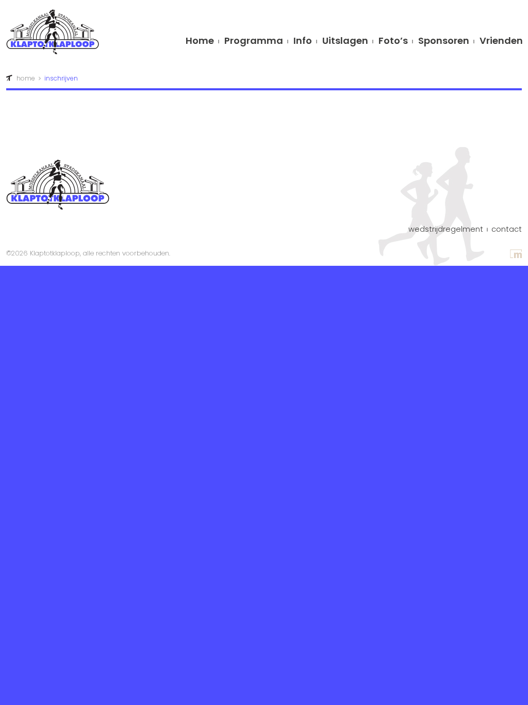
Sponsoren (443, 41)
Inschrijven (61, 78)
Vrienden (501, 41)
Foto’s (393, 41)
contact (506, 229)
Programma (253, 41)
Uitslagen (345, 41)
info (302, 41)
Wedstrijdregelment (445, 229)
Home (200, 41)
